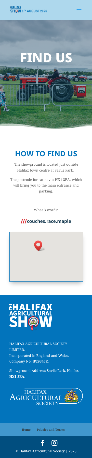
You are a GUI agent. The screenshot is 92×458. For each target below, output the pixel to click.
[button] (39, 245)
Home (26, 429)
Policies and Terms (51, 429)
